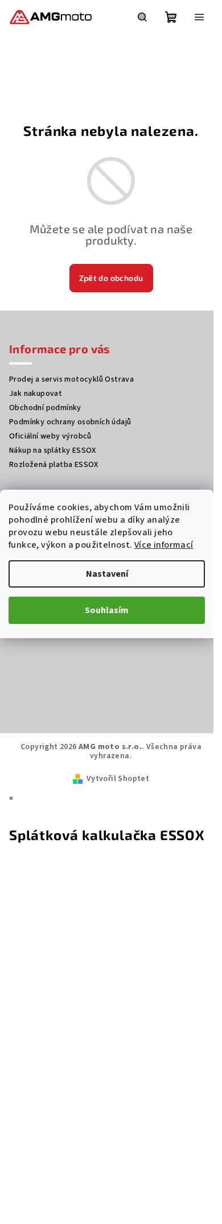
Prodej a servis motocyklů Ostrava (71, 379)
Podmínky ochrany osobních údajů (70, 422)
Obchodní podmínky (45, 407)
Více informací (164, 545)
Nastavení (107, 574)
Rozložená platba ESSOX (53, 464)
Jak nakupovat (35, 393)
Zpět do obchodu (111, 278)
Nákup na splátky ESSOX (52, 450)
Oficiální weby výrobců (50, 436)
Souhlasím (107, 610)
